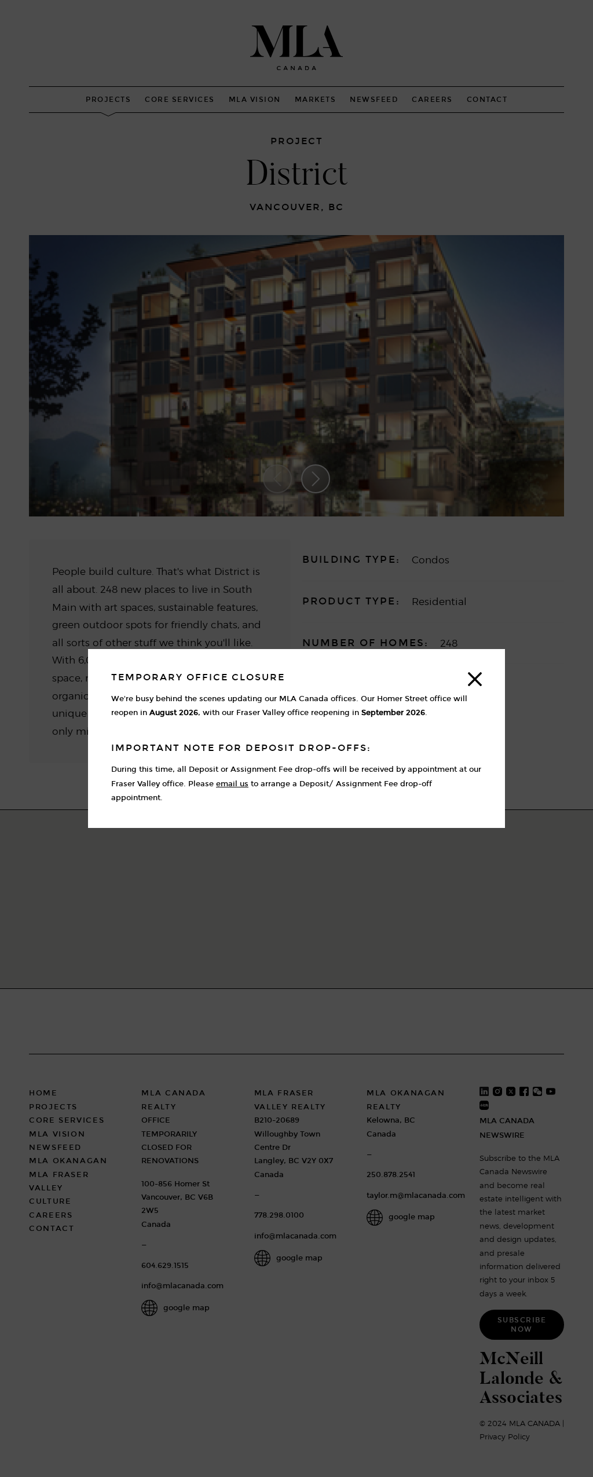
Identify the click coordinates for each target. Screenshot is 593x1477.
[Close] (475, 679)
